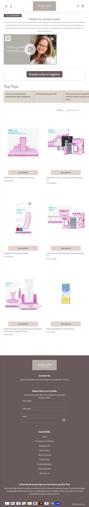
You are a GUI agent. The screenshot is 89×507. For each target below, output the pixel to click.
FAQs (44, 436)
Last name (26, 408)
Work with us (44, 473)
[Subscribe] (64, 420)
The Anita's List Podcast (44, 441)
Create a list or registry (44, 74)
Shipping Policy (44, 446)
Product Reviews (44, 468)
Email (24, 416)
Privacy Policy (44, 459)
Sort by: (60, 110)
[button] (76, 7)
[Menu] (6, 6)
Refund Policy (44, 450)
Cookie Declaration (44, 464)
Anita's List (81, 504)
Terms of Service (44, 455)
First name (27, 401)
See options (23, 172)
